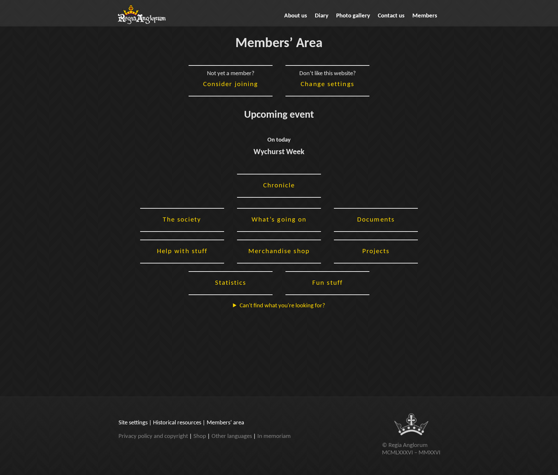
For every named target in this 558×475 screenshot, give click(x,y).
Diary (321, 16)
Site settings (133, 423)
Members (424, 16)
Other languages (232, 436)
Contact (391, 16)
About (295, 16)
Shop (199, 436)
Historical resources (177, 423)
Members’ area (225, 423)
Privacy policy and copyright (153, 436)
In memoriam (274, 436)
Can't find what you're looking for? (282, 306)
